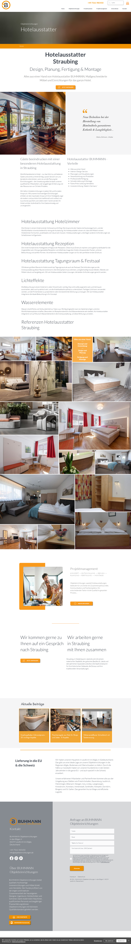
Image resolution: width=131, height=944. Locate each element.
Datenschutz (81, 877)
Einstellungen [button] (98, 941)
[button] (127, 3)
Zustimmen (121, 941)
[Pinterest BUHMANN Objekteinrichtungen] (21, 858)
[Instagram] (16, 858)
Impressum (73, 877)
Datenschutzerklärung (18, 942)
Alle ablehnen (109, 941)
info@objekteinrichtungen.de (21, 852)
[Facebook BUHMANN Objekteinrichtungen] (11, 858)
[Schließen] (129, 940)
